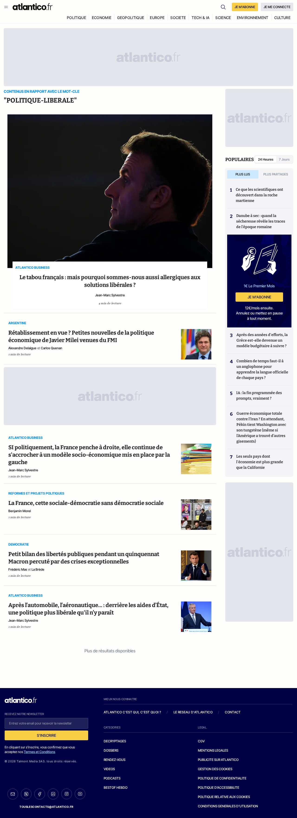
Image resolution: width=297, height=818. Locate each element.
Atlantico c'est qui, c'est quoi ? (132, 712)
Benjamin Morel (19, 511)
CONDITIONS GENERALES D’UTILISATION (228, 806)
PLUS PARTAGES (275, 174)
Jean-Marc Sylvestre (110, 295)
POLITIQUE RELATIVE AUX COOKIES (224, 797)
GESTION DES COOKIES (215, 769)
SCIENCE (223, 17)
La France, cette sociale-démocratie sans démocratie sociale (86, 503)
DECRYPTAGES (115, 741)
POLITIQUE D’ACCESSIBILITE (218, 787)
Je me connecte (277, 7)
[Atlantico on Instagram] (66, 794)
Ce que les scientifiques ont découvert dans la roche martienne (259, 195)
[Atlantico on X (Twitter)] (26, 794)
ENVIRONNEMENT (252, 17)
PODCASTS (112, 778)
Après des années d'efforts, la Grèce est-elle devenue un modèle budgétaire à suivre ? (262, 340)
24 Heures (265, 159)
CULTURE (282, 17)
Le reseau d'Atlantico (193, 712)
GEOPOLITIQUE (130, 17)
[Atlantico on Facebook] (39, 794)
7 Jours (284, 159)
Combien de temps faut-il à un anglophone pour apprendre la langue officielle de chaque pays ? (262, 369)
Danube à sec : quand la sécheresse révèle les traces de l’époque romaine (260, 221)
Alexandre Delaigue (22, 348)
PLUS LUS (243, 174)
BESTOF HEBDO (115, 787)
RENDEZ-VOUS (114, 760)
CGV (201, 741)
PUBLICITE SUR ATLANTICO (218, 760)
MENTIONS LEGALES (213, 750)
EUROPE (157, 17)
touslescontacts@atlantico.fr (46, 806)
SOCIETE (178, 17)
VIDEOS (109, 769)
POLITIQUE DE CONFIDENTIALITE (222, 778)
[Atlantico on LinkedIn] (53, 794)
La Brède (38, 569)
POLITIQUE (76, 17)
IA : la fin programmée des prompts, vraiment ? (259, 396)
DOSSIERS (111, 750)
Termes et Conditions (39, 752)
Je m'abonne (259, 297)
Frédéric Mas (17, 569)
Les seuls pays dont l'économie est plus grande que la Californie (259, 462)
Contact (233, 712)
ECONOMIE (102, 17)
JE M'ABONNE (245, 7)
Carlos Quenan (51, 348)
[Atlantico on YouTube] (80, 794)
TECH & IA (201, 17)
